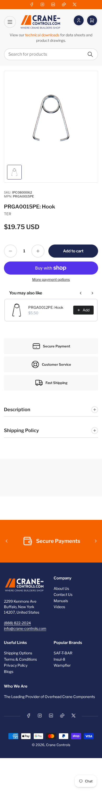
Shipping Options (18, 653)
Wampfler (62, 665)
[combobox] (51, 54)
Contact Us (63, 594)
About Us (61, 588)
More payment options (51, 279)
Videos (59, 606)
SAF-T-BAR (63, 653)
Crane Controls (58, 745)
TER (7, 214)
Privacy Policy (15, 665)
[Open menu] (10, 22)
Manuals (61, 600)
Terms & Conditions (20, 659)
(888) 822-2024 (17, 623)
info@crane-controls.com (25, 628)
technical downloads (42, 35)
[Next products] (92, 293)
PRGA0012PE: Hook (45, 307)
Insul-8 (59, 659)
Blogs (8, 671)
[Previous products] (81, 293)
